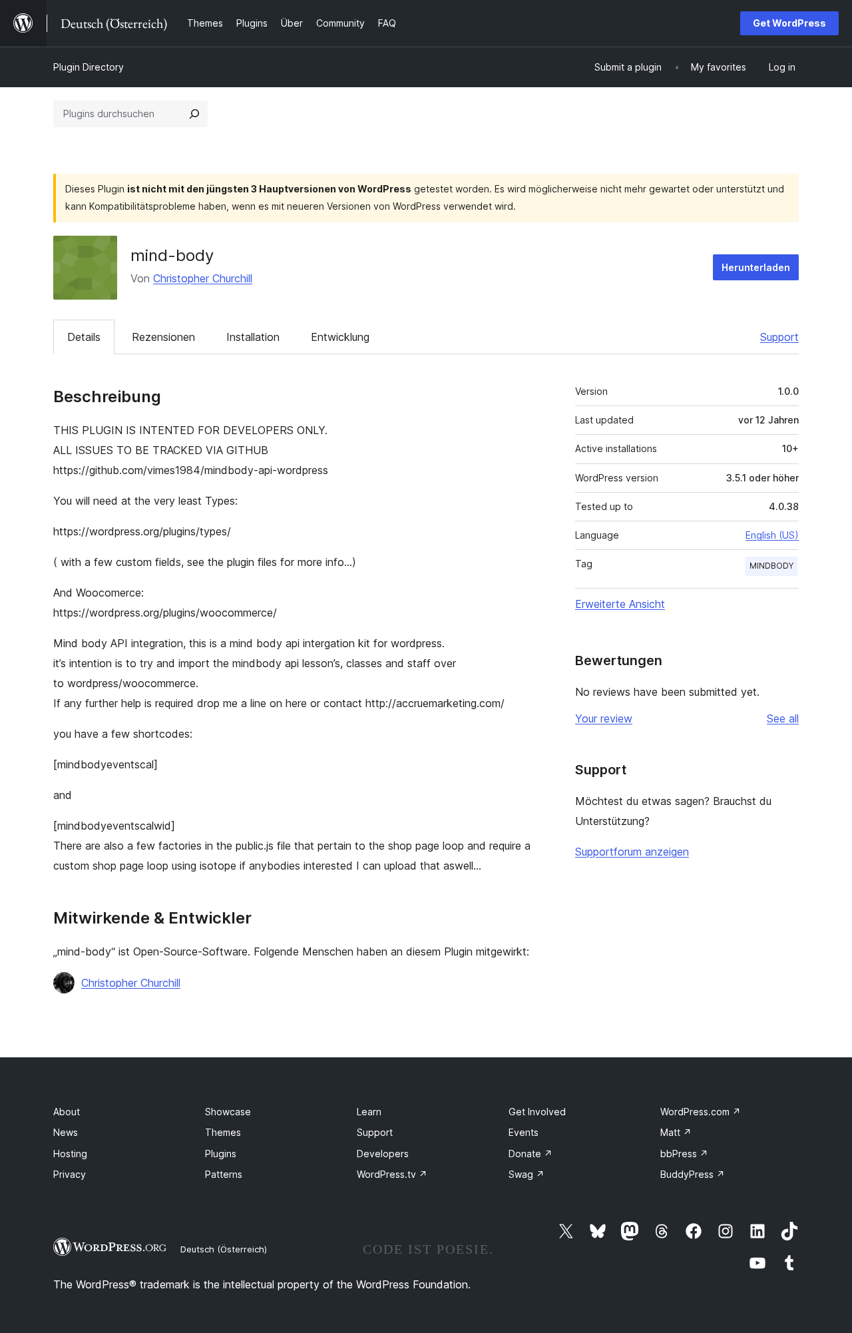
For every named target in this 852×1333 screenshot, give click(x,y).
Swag (526, 1174)
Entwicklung (340, 337)
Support (779, 337)
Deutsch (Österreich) (223, 1249)
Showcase (228, 1111)
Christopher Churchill (202, 278)
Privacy (69, 1174)
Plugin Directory (88, 67)
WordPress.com (700, 1111)
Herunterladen (756, 267)
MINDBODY (771, 566)
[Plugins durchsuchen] (194, 114)
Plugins (220, 1153)
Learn (369, 1111)
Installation (253, 337)
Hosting (70, 1153)
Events (523, 1132)
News (65, 1132)
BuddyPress (692, 1174)
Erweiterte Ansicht (620, 604)
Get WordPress (789, 23)
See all (783, 718)
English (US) (772, 535)
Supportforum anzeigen (632, 851)
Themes (223, 1132)
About (66, 1111)
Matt (676, 1132)
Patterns (223, 1174)
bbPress (684, 1153)
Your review (603, 718)
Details (84, 337)
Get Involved (537, 1111)
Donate (530, 1153)
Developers (383, 1153)
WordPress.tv (392, 1174)
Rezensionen (163, 337)
